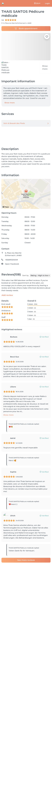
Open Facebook (12, 264)
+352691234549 (11, 260)
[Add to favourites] (46, 36)
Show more (9, 103)
